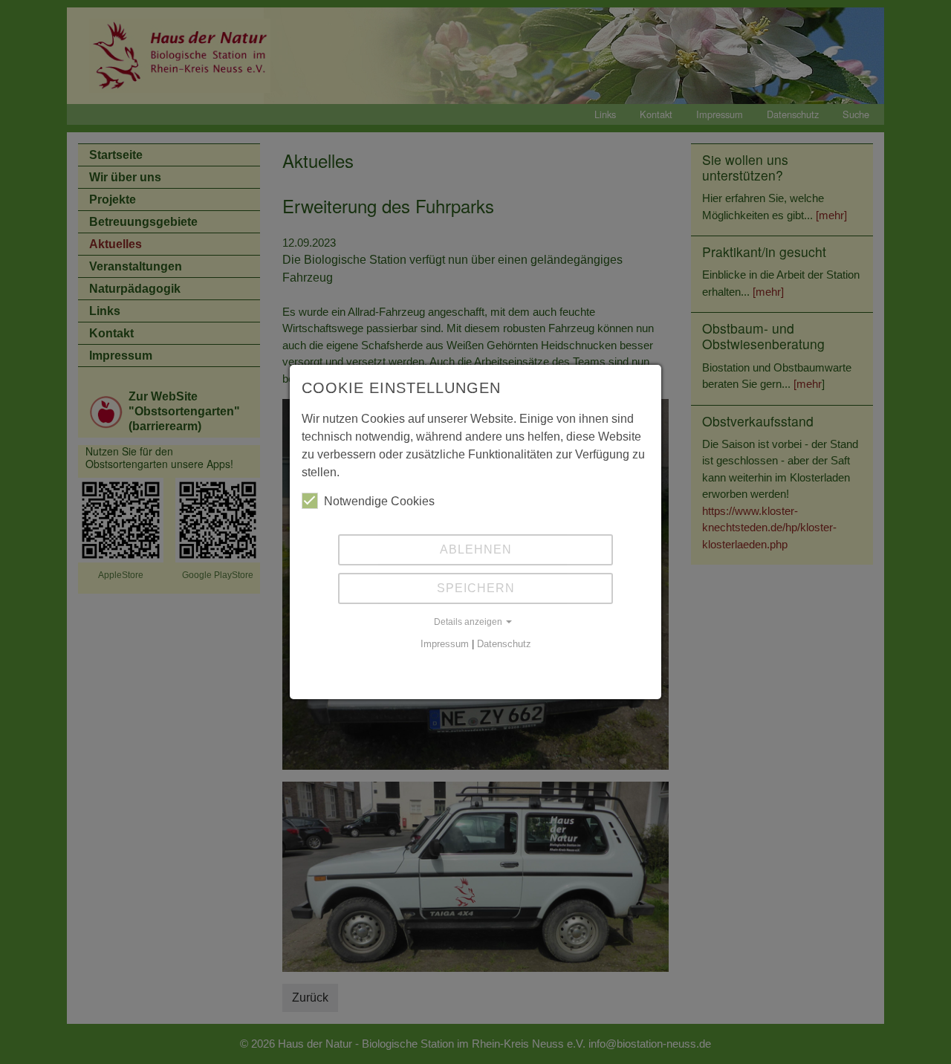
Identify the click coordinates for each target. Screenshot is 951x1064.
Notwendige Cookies (379, 501)
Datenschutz (504, 643)
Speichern (476, 588)
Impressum (445, 643)
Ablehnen (476, 549)
